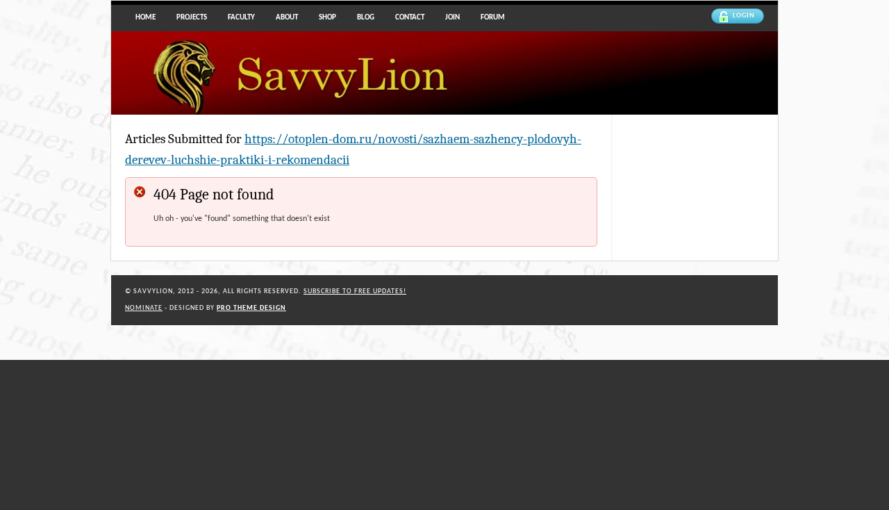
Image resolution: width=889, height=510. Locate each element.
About (287, 18)
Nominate (144, 308)
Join (452, 18)
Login (744, 15)
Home (145, 18)
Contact (409, 18)
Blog (365, 18)
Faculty (241, 18)
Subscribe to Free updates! (355, 291)
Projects (191, 18)
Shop (327, 18)
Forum (493, 18)
